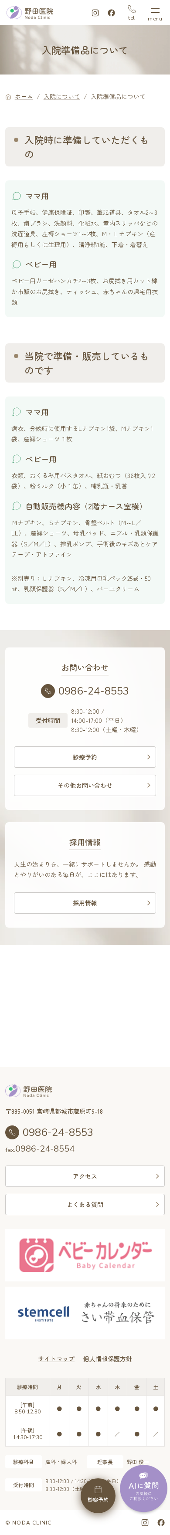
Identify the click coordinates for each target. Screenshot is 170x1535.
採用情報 (85, 902)
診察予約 (98, 1499)
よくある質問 (85, 1204)
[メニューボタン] (155, 13)
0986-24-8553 (93, 691)
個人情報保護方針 (107, 1358)
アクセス (85, 1176)
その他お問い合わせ (85, 785)
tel (131, 17)
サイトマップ (56, 1358)
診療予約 (85, 756)
